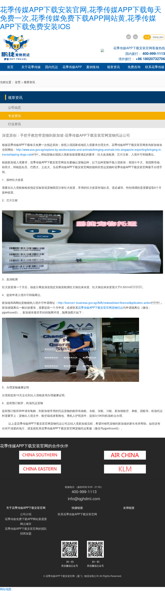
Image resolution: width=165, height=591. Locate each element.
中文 (147, 37)
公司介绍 (25, 514)
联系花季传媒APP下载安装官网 (77, 514)
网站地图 (5, 589)
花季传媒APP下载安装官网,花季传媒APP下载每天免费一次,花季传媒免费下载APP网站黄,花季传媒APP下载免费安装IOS (80, 17)
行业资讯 (14, 124)
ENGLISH (158, 37)
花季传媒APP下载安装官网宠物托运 (100, 307)
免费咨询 (134, 67)
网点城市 (25, 524)
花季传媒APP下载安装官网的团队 (26, 528)
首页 (10, 67)
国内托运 (51, 67)
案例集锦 (92, 67)
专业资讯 (14, 115)
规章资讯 (113, 67)
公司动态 (14, 107)
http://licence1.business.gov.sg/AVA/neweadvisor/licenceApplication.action (104, 303)
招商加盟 (25, 533)
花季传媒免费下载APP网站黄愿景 (26, 519)
